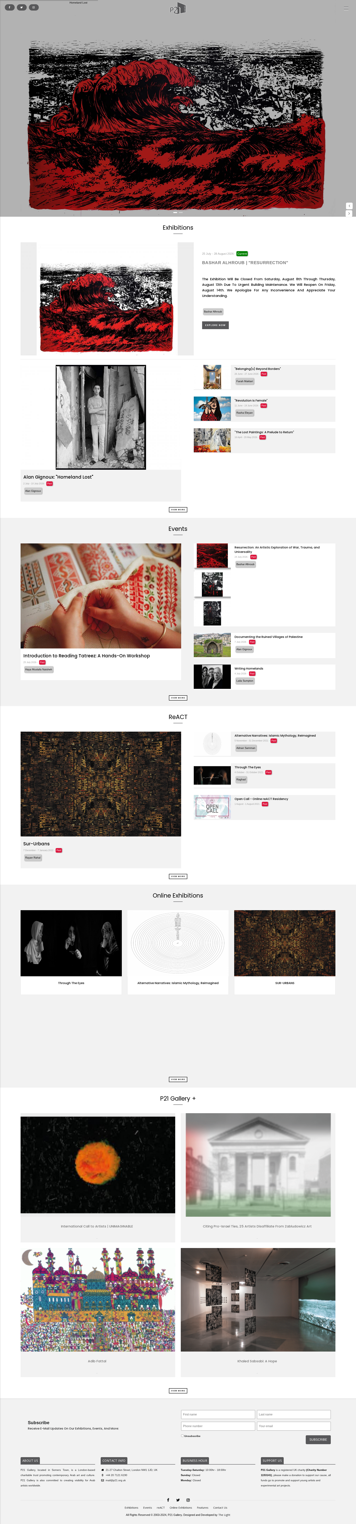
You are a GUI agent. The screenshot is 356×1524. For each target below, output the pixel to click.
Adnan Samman (245, 747)
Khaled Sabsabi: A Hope (257, 1361)
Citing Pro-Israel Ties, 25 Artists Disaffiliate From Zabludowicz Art (257, 1226)
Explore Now (215, 325)
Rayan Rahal (32, 857)
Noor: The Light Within (86, 983)
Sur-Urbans (36, 844)
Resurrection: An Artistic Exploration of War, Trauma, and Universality (277, 549)
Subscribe (38, 1422)
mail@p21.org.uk (115, 1480)
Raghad (241, 779)
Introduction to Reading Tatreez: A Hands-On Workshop (86, 656)
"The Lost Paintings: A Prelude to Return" (264, 432)
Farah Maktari (244, 381)
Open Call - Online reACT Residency (261, 799)
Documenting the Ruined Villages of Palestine (269, 637)
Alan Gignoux (33, 490)
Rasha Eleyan (244, 412)
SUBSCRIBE (318, 1439)
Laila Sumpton (244, 680)
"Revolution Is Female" (251, 400)
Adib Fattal (97, 1361)
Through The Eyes (248, 767)
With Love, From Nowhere (193, 1054)
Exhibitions (131, 1507)
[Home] (178, 8)
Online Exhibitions (181, 1507)
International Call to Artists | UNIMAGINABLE (97, 1226)
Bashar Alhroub (213, 311)
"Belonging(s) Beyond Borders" (258, 369)
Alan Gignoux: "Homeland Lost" (58, 477)
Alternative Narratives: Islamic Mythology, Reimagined (275, 735)
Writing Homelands (249, 668)
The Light (224, 1515)
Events (147, 1507)
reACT (161, 1507)
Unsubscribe (192, 1436)
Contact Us (220, 1507)
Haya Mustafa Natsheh (38, 669)
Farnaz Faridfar (86, 990)
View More (178, 509)
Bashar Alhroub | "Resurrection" (245, 262)
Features (202, 1507)
